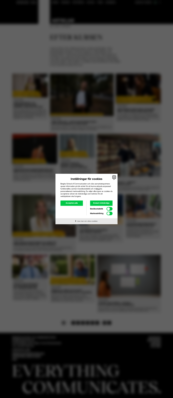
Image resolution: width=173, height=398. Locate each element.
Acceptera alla (72, 203)
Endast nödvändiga (101, 203)
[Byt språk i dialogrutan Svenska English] (114, 177)
